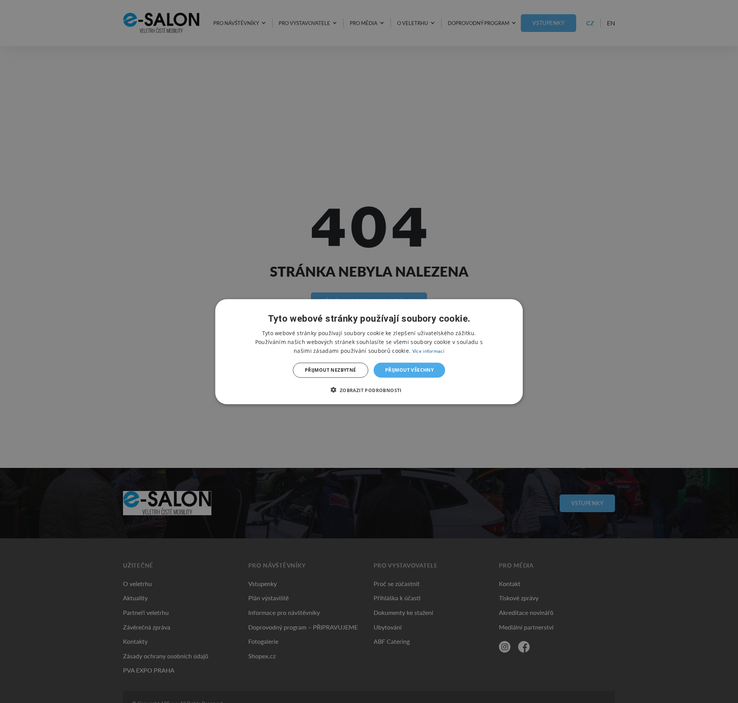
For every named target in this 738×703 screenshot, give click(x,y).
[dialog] (369, 351)
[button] (368, 389)
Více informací (428, 350)
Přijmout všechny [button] (409, 370)
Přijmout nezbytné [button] (330, 370)
